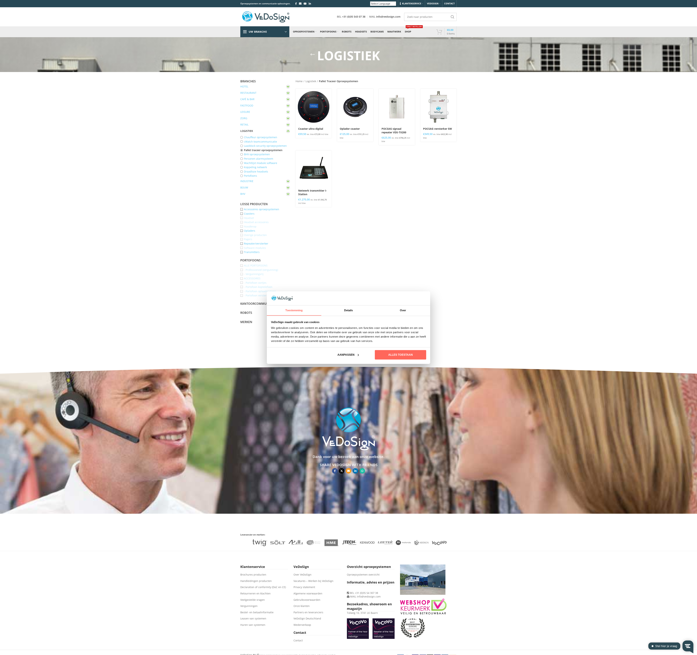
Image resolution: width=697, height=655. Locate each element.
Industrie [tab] (246, 181)
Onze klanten (302, 606)
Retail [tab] (244, 124)
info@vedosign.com (388, 16)
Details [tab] (348, 310)
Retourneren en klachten (255, 593)
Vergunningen (249, 606)
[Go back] (312, 54)
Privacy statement (304, 587)
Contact (298, 640)
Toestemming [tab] (294, 310)
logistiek (310, 81)
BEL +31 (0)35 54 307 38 (363, 593)
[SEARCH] (452, 17)
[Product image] (313, 107)
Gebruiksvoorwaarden (307, 599)
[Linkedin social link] (310, 3)
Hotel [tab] (244, 86)
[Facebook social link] (296, 3)
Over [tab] (403, 310)
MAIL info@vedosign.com (365, 596)
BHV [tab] (242, 194)
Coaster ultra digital (310, 128)
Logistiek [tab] (246, 131)
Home (299, 81)
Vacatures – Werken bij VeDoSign (313, 581)
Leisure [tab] (245, 112)
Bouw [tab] (244, 187)
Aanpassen (345, 354)
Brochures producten (253, 574)
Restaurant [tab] (248, 93)
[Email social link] (300, 3)
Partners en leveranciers (308, 612)
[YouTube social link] (305, 3)
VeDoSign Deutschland (307, 618)
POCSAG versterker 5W (437, 128)
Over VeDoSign (302, 574)
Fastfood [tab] (246, 105)
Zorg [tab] (243, 118)
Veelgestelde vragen (252, 599)
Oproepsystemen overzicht (363, 574)
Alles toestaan (400, 354)
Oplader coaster (350, 128)
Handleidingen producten (256, 581)
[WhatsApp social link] (362, 471)
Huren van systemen (252, 625)
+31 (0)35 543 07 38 (353, 16)
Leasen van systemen (253, 618)
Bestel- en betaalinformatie (257, 612)
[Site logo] (265, 16)
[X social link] (341, 471)
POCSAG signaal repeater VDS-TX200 (394, 130)
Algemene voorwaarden (308, 593)
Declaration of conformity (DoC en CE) (263, 587)
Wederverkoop (302, 625)
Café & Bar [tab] (247, 99)
